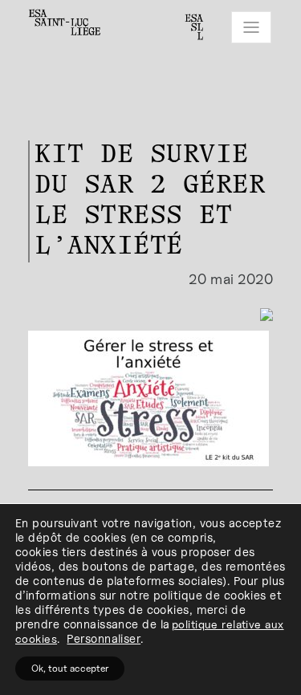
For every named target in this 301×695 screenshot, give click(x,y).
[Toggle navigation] (251, 27)
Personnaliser (103, 638)
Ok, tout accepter (69, 668)
